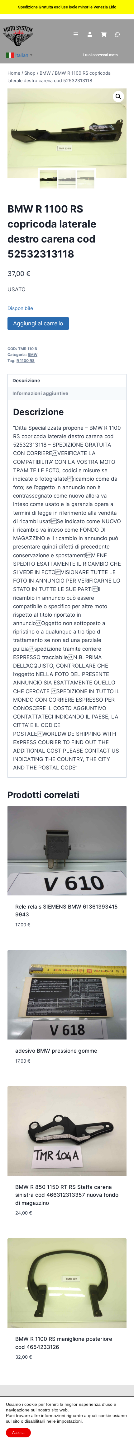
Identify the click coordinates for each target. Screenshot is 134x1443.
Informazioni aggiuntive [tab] (40, 393)
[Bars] (76, 35)
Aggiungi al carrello (38, 323)
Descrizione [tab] (26, 380)
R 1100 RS (26, 360)
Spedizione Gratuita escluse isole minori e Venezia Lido (67, 7)
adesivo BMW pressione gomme (56, 1051)
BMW (32, 354)
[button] (118, 96)
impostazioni (69, 1421)
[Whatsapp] (118, 35)
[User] (90, 35)
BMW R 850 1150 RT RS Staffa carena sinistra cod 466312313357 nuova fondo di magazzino (66, 1195)
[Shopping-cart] (104, 35)
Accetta (18, 1432)
